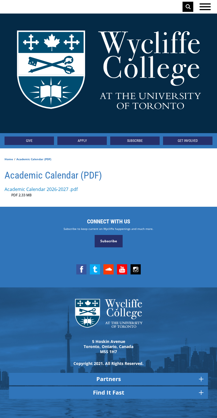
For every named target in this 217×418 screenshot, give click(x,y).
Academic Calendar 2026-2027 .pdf (41, 189)
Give (29, 141)
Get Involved (188, 141)
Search (188, 7)
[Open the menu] (205, 6)
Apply (82, 141)
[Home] (108, 73)
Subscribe (135, 141)
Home (9, 159)
